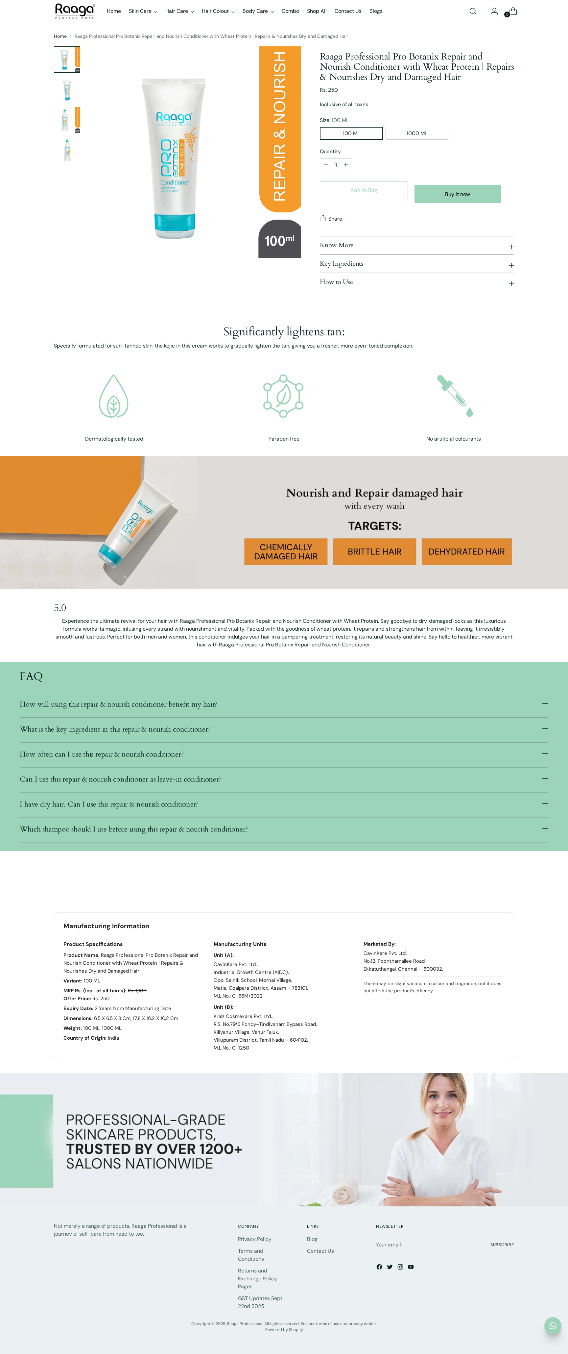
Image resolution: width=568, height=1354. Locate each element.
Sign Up (284, 698)
